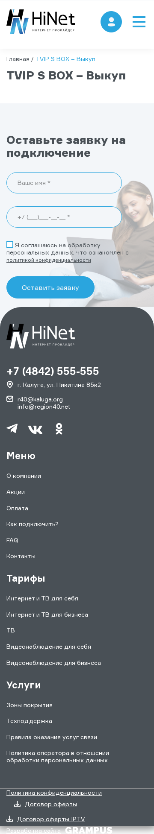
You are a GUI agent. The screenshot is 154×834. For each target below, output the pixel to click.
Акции (15, 491)
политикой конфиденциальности (48, 260)
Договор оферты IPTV (51, 818)
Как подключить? (32, 523)
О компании (23, 475)
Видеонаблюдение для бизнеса (53, 662)
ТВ (10, 630)
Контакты (21, 555)
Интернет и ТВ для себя (42, 598)
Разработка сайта (33, 830)
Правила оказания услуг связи (51, 736)
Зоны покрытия (29, 704)
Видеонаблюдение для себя (48, 646)
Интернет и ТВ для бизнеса (47, 614)
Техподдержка (29, 720)
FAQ (12, 540)
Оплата (17, 508)
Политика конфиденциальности (54, 792)
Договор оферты (51, 804)
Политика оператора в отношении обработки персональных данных (57, 756)
